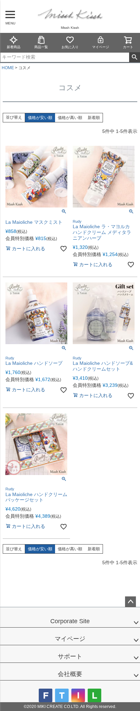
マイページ (100, 47)
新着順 (94, 117)
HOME (8, 67)
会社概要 (70, 674)
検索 (134, 57)
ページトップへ (130, 601)
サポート (70, 656)
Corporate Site (70, 621)
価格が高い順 (70, 117)
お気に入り (70, 47)
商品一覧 (41, 47)
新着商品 (13, 47)
